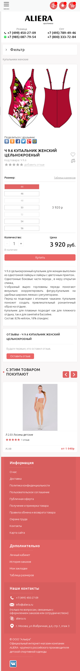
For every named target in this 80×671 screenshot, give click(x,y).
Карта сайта (17, 532)
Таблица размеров (65, 177)
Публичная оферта (22, 498)
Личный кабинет (20, 555)
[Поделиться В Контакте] (6, 141)
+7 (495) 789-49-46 (61, 32)
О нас (13, 472)
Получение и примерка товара (29, 505)
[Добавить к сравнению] (73, 161)
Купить (40, 257)
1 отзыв (25, 439)
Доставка (16, 478)
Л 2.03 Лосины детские (19, 434)
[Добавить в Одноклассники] (12, 141)
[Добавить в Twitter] (23, 141)
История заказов (20, 561)
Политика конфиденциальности (30, 485)
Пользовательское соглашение (29, 492)
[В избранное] (73, 154)
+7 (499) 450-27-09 (21, 32)
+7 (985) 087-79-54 (21, 37)
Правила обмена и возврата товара (32, 512)
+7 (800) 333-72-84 (61, 37)
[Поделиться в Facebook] (18, 141)
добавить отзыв (34, 164)
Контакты (16, 525)
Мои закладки (18, 568)
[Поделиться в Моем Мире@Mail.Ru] (34, 141)
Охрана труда (18, 519)
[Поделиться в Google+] (29, 141)
